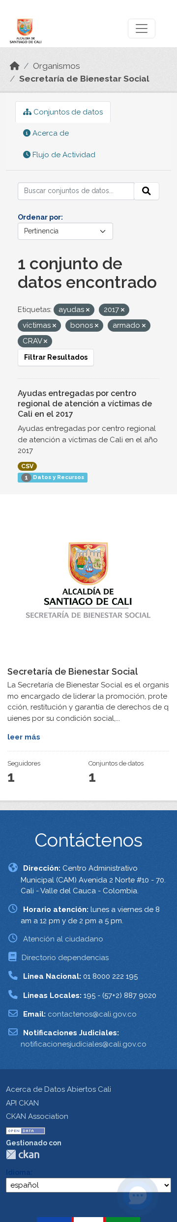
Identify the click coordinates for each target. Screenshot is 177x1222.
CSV (27, 466)
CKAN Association (37, 1116)
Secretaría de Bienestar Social (84, 79)
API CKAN (22, 1103)
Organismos (56, 66)
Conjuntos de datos (67, 112)
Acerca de (49, 133)
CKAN (22, 1154)
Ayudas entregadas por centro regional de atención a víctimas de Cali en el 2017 (85, 404)
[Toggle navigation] (141, 28)
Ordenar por (39, 217)
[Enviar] (146, 191)
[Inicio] (15, 66)
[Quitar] (87, 310)
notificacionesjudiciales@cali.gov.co (84, 1044)
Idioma (18, 1172)
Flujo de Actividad (62, 154)
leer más (23, 737)
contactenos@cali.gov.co (92, 1014)
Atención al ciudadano (63, 939)
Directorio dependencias (65, 957)
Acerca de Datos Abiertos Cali (58, 1089)
